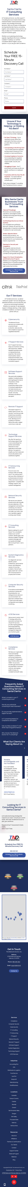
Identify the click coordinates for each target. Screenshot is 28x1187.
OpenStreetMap (14, 937)
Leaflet (4, 937)
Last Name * (7, 76)
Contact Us (14, 971)
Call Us (4, 1184)
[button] (6, 917)
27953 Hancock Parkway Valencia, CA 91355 (14, 1173)
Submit (14, 108)
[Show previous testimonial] (19, 748)
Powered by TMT (10, 1170)
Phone (6, 98)
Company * (7, 83)
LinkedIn (15, 1176)
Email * (6, 91)
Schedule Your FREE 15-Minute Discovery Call (13, 270)
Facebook (12, 1176)
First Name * (7, 69)
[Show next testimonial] (24, 748)
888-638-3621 (14, 851)
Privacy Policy (18, 1170)
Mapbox (9, 938)
